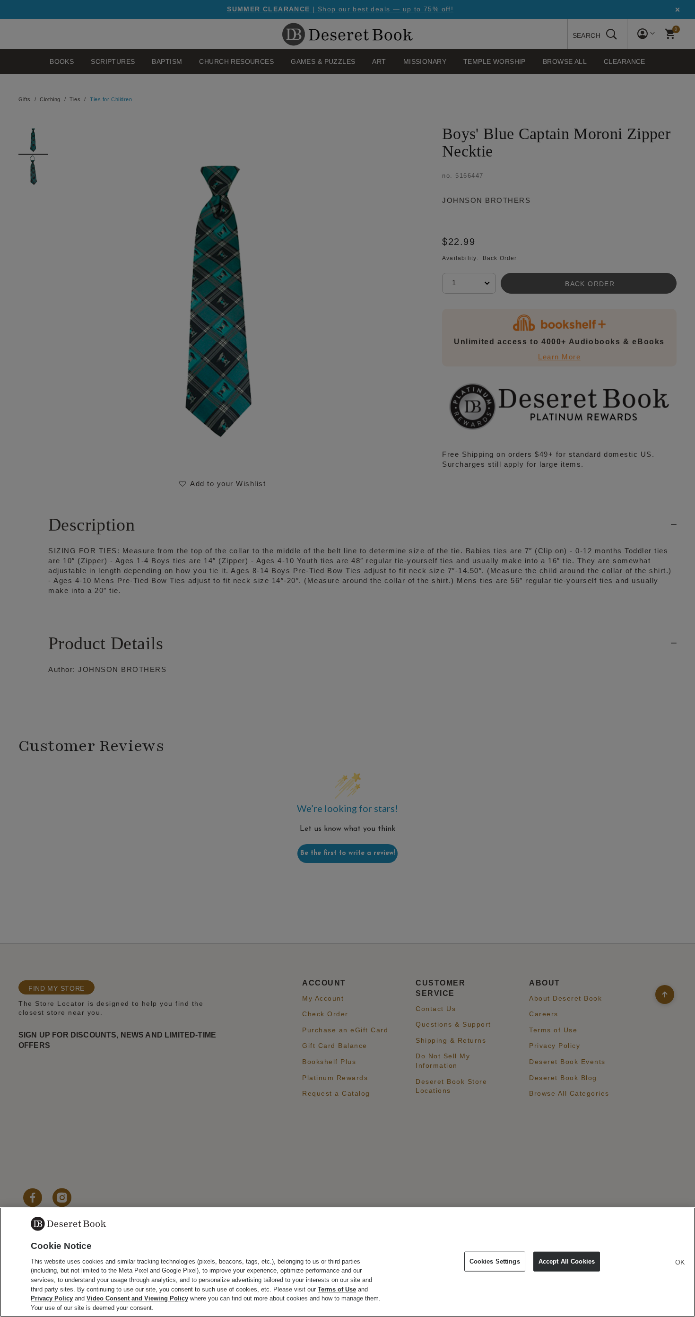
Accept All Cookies (567, 1261)
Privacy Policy (52, 1298)
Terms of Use (337, 1288)
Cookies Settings (494, 1261)
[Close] (679, 1262)
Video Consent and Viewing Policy (137, 1298)
